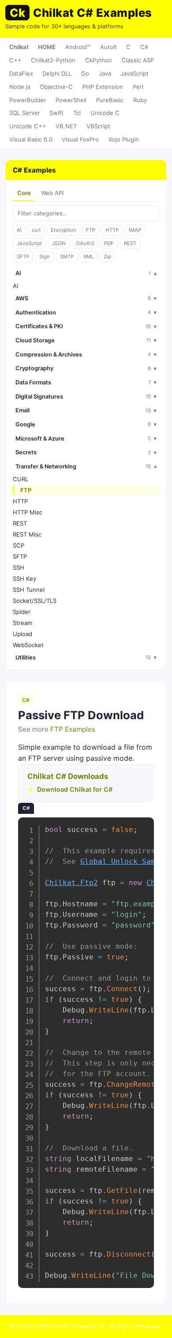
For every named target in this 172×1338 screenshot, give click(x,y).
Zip (107, 256)
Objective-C (56, 86)
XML (88, 256)
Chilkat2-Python (53, 60)
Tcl (77, 112)
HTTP (112, 230)
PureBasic (109, 100)
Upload (22, 633)
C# (144, 46)
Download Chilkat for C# (74, 789)
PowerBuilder (27, 100)
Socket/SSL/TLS (34, 600)
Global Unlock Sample (124, 861)
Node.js (19, 86)
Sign (44, 256)
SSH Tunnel (29, 589)
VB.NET (66, 126)
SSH (18, 567)
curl (36, 230)
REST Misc (27, 534)
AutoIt (108, 46)
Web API (52, 192)
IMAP (135, 230)
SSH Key (24, 578)
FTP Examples (72, 729)
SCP (18, 545)
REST (130, 243)
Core (24, 192)
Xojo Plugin (123, 139)
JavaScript (134, 73)
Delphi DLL (56, 73)
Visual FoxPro (80, 139)
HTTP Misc (27, 512)
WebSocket (28, 644)
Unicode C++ (27, 126)
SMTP (67, 256)
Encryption (63, 230)
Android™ (77, 46)
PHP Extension (102, 86)
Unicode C (105, 112)
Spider (21, 611)
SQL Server (24, 112)
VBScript (98, 126)
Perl (138, 86)
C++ (15, 60)
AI (19, 230)
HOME (47, 46)
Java (105, 73)
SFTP (23, 256)
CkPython (98, 60)
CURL (20, 479)
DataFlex (21, 73)
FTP (90, 230)
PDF (109, 243)
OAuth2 (85, 243)
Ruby (140, 100)
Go (85, 73)
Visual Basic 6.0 (30, 139)
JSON (59, 243)
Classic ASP (138, 60)
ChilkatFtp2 (71, 882)
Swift (56, 112)
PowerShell (71, 100)
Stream (22, 622)
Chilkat (19, 46)
